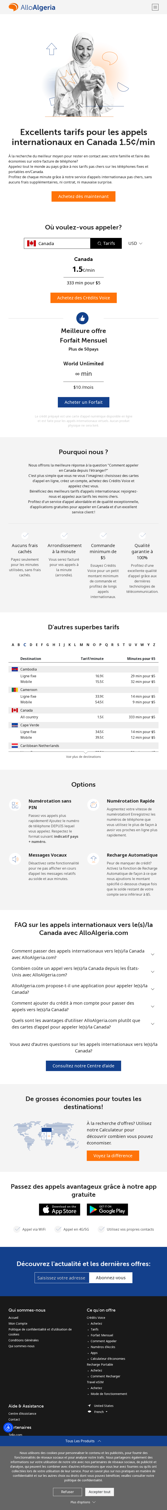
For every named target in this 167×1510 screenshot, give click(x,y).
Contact (14, 1419)
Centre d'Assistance (22, 1413)
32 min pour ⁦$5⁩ (143, 681)
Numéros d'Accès (103, 1347)
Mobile (26, 681)
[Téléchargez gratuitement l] (59, 1209)
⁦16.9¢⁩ (99, 676)
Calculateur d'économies (108, 1359)
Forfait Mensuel (102, 1335)
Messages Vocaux (47, 855)
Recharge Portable (100, 1364)
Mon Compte (17, 1323)
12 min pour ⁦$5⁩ (143, 737)
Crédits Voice (96, 1317)
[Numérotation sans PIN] (15, 804)
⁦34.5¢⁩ (99, 731)
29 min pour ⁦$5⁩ (143, 676)
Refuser (67, 1491)
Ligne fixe (28, 676)
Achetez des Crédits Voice (83, 298)
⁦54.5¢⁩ (99, 702)
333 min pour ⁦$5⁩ (142, 717)
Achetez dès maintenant (83, 196)
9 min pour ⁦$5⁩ (144, 702)
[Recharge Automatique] (93, 858)
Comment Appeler (104, 1341)
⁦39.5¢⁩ (99, 737)
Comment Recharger (105, 1376)
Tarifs (95, 1329)
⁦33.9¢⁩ (99, 696)
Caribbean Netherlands (39, 745)
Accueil (13, 1317)
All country (29, 717)
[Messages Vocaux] (15, 858)
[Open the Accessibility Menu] (8, 1428)
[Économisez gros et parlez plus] (46, 1135)
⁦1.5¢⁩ (100, 717)
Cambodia (28, 669)
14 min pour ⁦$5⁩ (143, 696)
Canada (26, 710)
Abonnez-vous (111, 1278)
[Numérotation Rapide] (93, 804)
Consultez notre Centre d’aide (83, 1066)
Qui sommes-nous (21, 1346)
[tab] (11, 645)
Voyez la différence (113, 1156)
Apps (94, 1353)
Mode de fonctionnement (109, 1394)
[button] (155, 7)
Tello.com (15, 1435)
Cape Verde (29, 725)
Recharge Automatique (132, 855)
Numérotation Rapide (131, 801)
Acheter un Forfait (84, 402)
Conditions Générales (23, 1340)
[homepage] (79, 7)
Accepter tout (99, 1491)
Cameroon (28, 689)
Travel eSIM (95, 1382)
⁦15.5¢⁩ (99, 681)
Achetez (96, 1323)
